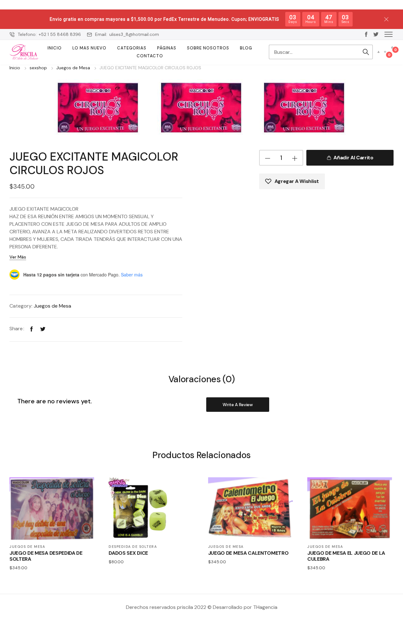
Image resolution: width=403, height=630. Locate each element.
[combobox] (314, 52)
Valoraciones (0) (201, 379)
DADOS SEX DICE (128, 553)
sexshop (38, 68)
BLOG (246, 48)
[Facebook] (31, 328)
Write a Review (238, 404)
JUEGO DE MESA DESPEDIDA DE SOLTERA (45, 556)
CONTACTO (150, 56)
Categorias (131, 48)
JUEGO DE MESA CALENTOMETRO (248, 553)
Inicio (55, 48)
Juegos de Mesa (73, 68)
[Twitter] (42, 328)
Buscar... (366, 52)
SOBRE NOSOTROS (208, 48)
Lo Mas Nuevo (89, 48)
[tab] (201, 378)
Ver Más (17, 257)
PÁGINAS (166, 48)
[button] (388, 34)
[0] (385, 52)
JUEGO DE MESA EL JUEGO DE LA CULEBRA (346, 556)
